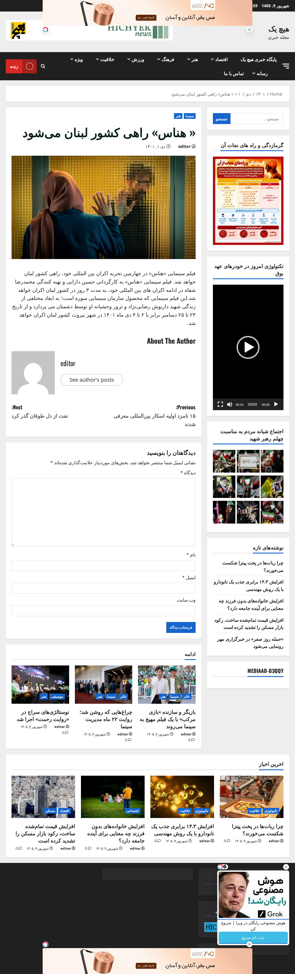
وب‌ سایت (186, 600)
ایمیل (189, 577)
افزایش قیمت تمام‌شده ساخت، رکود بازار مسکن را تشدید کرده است (248, 623)
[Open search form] (43, 66)
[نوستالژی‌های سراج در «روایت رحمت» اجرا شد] (40, 684)
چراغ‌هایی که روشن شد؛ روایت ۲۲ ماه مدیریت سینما (106, 719)
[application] (248, 347)
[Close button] (286, 867)
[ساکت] (229, 404)
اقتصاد (221, 59)
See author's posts (91, 379)
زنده (14, 65)
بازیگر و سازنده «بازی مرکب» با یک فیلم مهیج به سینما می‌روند (168, 719)
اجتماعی (132, 810)
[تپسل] (45, 30)
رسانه (262, 73)
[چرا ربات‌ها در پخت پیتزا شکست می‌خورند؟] (251, 797)
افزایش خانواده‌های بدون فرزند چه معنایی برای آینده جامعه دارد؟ (251, 604)
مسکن (50, 810)
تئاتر (187, 696)
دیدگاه (188, 472)
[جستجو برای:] (256, 118)
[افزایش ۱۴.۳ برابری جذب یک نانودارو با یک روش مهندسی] (182, 797)
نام (191, 554)
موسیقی (57, 696)
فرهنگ (168, 59)
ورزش (138, 59)
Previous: (154, 415)
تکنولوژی (270, 810)
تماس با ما (234, 73)
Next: (40, 411)
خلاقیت (107, 59)
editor (184, 146)
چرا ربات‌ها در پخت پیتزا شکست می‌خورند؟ (257, 829)
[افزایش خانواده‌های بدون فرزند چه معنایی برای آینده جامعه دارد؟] (113, 797)
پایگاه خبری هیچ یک (259, 59)
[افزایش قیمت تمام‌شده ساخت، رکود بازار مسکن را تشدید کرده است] (43, 797)
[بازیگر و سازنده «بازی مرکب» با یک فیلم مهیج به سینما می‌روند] (167, 684)
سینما (190, 115)
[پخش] (276, 404)
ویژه (79, 59)
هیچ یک (278, 28)
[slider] (252, 404)
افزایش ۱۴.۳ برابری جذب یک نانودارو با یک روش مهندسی (248, 585)
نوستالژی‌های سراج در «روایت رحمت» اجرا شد (43, 715)
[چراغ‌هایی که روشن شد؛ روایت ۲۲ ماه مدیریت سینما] (104, 684)
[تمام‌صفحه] (220, 404)
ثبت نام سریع (253, 937)
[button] (285, 66)
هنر (195, 59)
